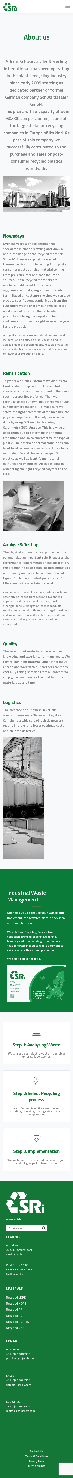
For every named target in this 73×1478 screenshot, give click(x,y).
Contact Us (36, 1451)
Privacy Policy (36, 1461)
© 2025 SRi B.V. (36, 1466)
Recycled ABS (15, 1327)
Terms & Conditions (36, 1456)
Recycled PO (14, 1315)
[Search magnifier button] (44, 1228)
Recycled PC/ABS (17, 1321)
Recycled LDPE (16, 1297)
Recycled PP (14, 1309)
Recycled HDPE (16, 1303)
